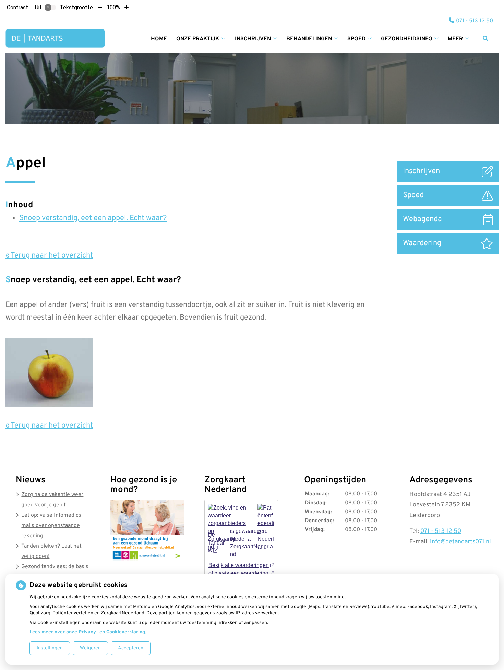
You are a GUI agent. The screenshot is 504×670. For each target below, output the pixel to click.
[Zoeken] (485, 38)
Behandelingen (309, 39)
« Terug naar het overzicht (49, 255)
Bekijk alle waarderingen (238, 565)
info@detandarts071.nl (460, 542)
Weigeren (90, 648)
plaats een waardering (241, 573)
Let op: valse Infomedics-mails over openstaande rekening (52, 525)
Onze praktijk (197, 39)
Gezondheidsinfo (406, 39)
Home (159, 39)
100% (113, 7)
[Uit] (50, 7)
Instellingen (50, 648)
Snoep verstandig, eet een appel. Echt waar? (93, 218)
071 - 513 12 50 (440, 531)
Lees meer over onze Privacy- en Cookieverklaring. (87, 632)
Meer (455, 39)
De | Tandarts (216, 542)
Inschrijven (253, 39)
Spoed (356, 39)
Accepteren (130, 648)
